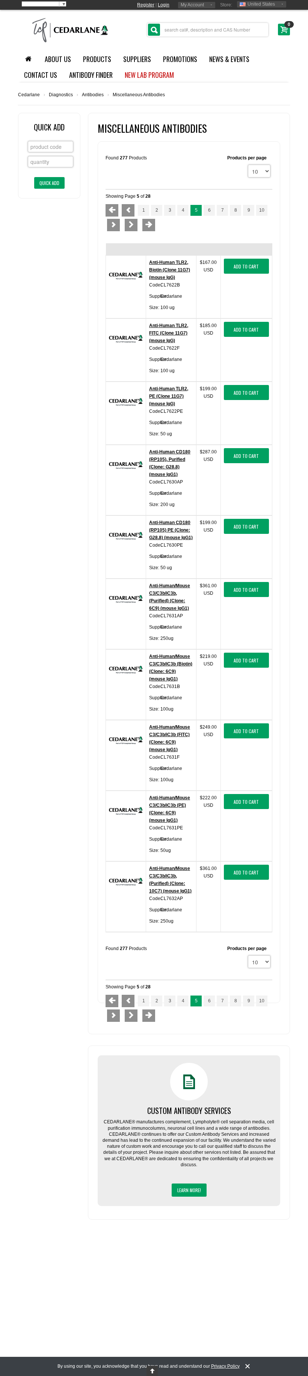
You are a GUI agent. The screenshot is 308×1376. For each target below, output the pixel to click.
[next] (113, 225)
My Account (192, 5)
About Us (58, 59)
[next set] (131, 225)
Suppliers (137, 59)
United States (261, 4)
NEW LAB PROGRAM (149, 75)
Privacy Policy (225, 1366)
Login (163, 5)
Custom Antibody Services (189, 1110)
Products (97, 59)
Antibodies (93, 94)
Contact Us (40, 75)
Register (145, 5)
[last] (148, 225)
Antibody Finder (91, 75)
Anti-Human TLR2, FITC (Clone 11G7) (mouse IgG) (168, 333)
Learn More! (189, 1190)
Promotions (180, 59)
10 (261, 210)
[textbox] (207, 29)
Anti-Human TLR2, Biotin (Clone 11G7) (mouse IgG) (169, 270)
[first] (112, 210)
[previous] (128, 210)
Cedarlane (29, 94)
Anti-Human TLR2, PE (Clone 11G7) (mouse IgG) (168, 396)
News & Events (229, 59)
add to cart (246, 266)
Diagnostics (61, 94)
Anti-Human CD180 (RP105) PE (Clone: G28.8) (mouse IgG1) (171, 530)
